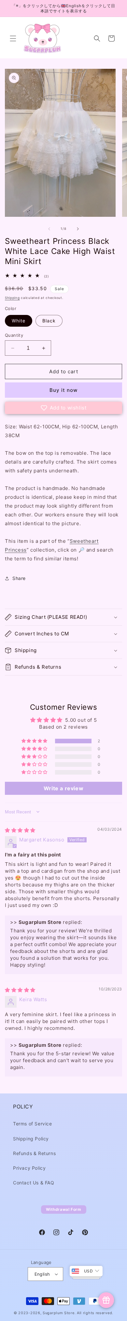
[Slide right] (78, 229)
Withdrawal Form (63, 1209)
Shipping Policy (31, 1138)
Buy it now (63, 390)
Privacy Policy (29, 1168)
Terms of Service (32, 1123)
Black (49, 320)
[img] (20, 830)
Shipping (12, 298)
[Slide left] (49, 229)
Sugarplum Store (59, 1313)
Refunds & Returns (34, 1153)
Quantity (14, 335)
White (18, 320)
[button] (13, 38)
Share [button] (19, 578)
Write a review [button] (63, 788)
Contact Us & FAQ (33, 1182)
